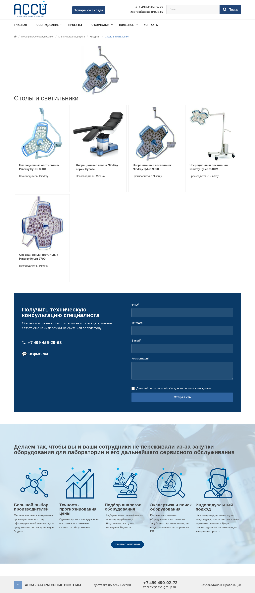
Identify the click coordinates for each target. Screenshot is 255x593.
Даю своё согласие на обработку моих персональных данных (173, 388)
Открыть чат (35, 354)
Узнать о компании (127, 544)
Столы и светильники (117, 36)
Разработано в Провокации (220, 585)
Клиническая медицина (71, 36)
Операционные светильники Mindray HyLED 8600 (39, 167)
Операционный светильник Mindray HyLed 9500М (208, 167)
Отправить (182, 397)
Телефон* (138, 323)
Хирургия (95, 36)
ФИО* (135, 305)
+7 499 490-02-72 (160, 582)
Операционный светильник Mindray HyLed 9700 (38, 257)
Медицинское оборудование (37, 36)
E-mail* (136, 341)
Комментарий (140, 358)
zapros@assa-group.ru (146, 12)
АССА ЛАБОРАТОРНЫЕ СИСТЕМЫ (53, 585)
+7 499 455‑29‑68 (44, 343)
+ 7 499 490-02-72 (149, 7)
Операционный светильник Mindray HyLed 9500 (152, 167)
